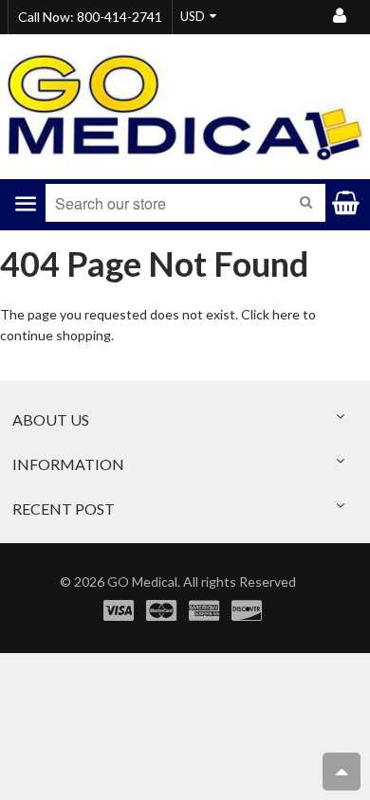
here (286, 314)
